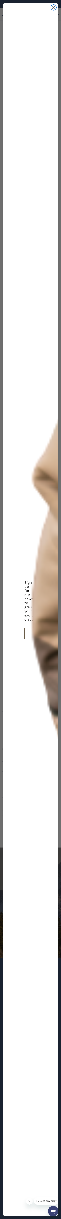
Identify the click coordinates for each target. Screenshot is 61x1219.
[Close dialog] (53, 7)
